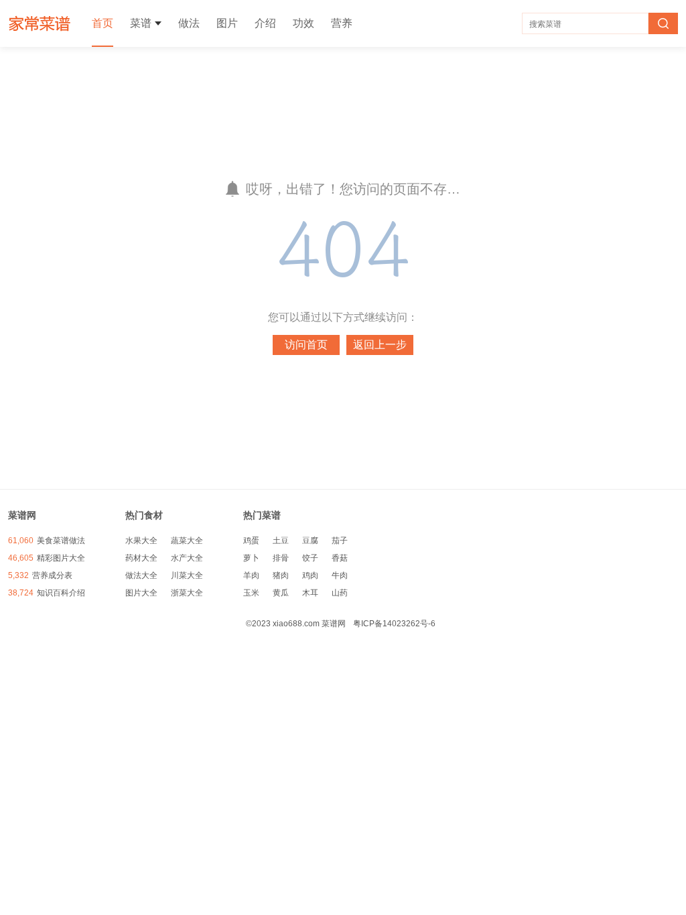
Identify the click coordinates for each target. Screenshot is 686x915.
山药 (340, 592)
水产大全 (187, 558)
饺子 (310, 558)
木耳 (310, 592)
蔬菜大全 (187, 540)
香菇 (340, 558)
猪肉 (281, 575)
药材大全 (141, 558)
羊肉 (251, 575)
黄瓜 (281, 592)
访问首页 (306, 344)
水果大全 (141, 540)
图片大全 (141, 592)
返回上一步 (380, 344)
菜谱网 (40, 23)
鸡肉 (310, 575)
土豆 (281, 540)
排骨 (281, 558)
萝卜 (251, 558)
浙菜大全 (187, 592)
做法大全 (141, 575)
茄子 (340, 540)
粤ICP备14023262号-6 (394, 623)
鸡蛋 (251, 540)
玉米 (251, 592)
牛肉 (340, 575)
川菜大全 (187, 575)
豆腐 (310, 540)
